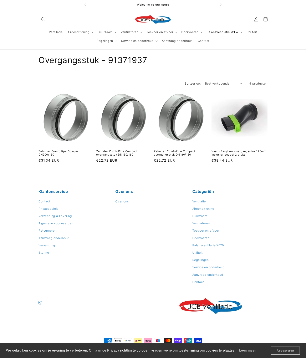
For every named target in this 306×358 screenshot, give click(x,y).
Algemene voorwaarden (56, 223)
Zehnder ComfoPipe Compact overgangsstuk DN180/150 (174, 153)
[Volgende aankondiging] (220, 4)
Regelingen (200, 260)
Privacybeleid (49, 208)
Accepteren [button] (285, 350)
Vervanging (47, 245)
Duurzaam (199, 216)
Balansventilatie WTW (208, 245)
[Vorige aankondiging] (85, 4)
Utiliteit (197, 252)
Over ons (122, 201)
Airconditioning (203, 208)
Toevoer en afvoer (205, 230)
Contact (44, 201)
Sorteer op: (193, 83)
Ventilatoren (201, 223)
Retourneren (48, 230)
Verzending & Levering (55, 216)
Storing (44, 252)
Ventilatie (199, 201)
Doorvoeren (200, 237)
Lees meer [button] (247, 350)
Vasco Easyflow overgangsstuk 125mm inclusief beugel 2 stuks (238, 153)
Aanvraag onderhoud (54, 237)
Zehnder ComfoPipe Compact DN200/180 (59, 153)
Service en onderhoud (208, 267)
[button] (43, 19)
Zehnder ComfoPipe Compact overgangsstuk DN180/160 (117, 153)
